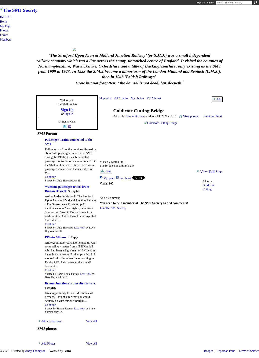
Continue (50, 176)
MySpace (109, 178)
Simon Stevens (135, 116)
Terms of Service (249, 351)
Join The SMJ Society (113, 208)
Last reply (79, 227)
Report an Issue (226, 351)
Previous (209, 116)
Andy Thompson (35, 351)
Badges (208, 351)
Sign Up (201, 2)
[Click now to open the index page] (129, 49)
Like (107, 171)
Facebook (125, 178)
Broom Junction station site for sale (70, 283)
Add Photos (48, 343)
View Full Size (211, 172)
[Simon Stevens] (105, 118)
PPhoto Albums (55, 237)
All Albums (121, 98)
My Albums (154, 98)
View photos (190, 116)
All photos (105, 98)
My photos (137, 98)
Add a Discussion (51, 321)
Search (255, 2)
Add (219, 99)
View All (91, 321)
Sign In (210, 2)
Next (219, 116)
